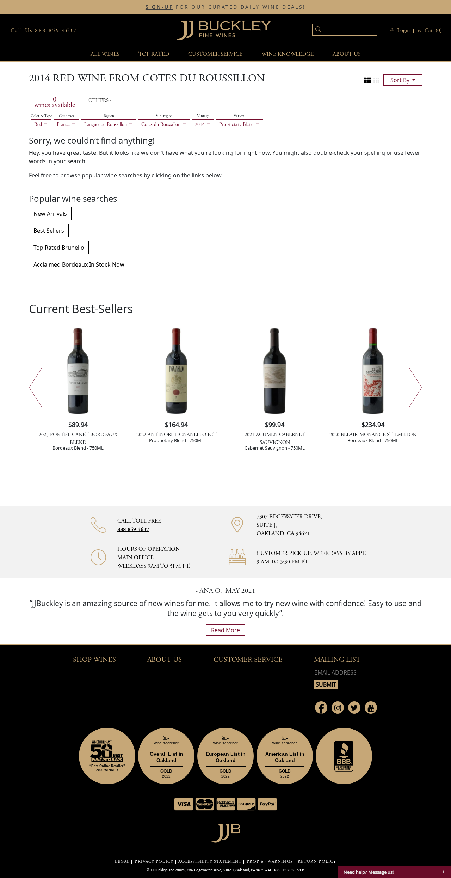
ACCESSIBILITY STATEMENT (210, 861)
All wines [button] (105, 54)
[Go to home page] (226, 831)
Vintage (203, 116)
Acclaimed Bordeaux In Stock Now (78, 264)
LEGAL (122, 861)
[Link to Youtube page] (371, 707)
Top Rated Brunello (58, 247)
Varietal (240, 116)
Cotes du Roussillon (161, 124)
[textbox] (344, 30)
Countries (66, 116)
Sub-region (164, 116)
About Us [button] (347, 54)
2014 (200, 124)
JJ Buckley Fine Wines (167, 869)
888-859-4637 (133, 529)
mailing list (337, 660)
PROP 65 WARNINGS (270, 861)
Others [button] (99, 100)
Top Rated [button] (153, 54)
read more (225, 630)
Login (403, 30)
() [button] (433, 30)
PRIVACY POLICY (154, 861)
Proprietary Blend (237, 124)
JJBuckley (223, 30)
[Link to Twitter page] (354, 707)
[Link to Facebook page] (321, 707)
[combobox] (334, 30)
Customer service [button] (215, 54)
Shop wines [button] (94, 660)
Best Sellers (48, 230)
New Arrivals (50, 214)
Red (38, 124)
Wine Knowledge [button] (287, 54)
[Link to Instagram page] (338, 707)
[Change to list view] (367, 80)
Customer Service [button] (248, 660)
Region (109, 116)
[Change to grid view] (376, 80)
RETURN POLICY (317, 861)
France (64, 124)
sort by (400, 80)
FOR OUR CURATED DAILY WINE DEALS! (225, 7)
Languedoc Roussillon (106, 124)
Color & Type (41, 116)
